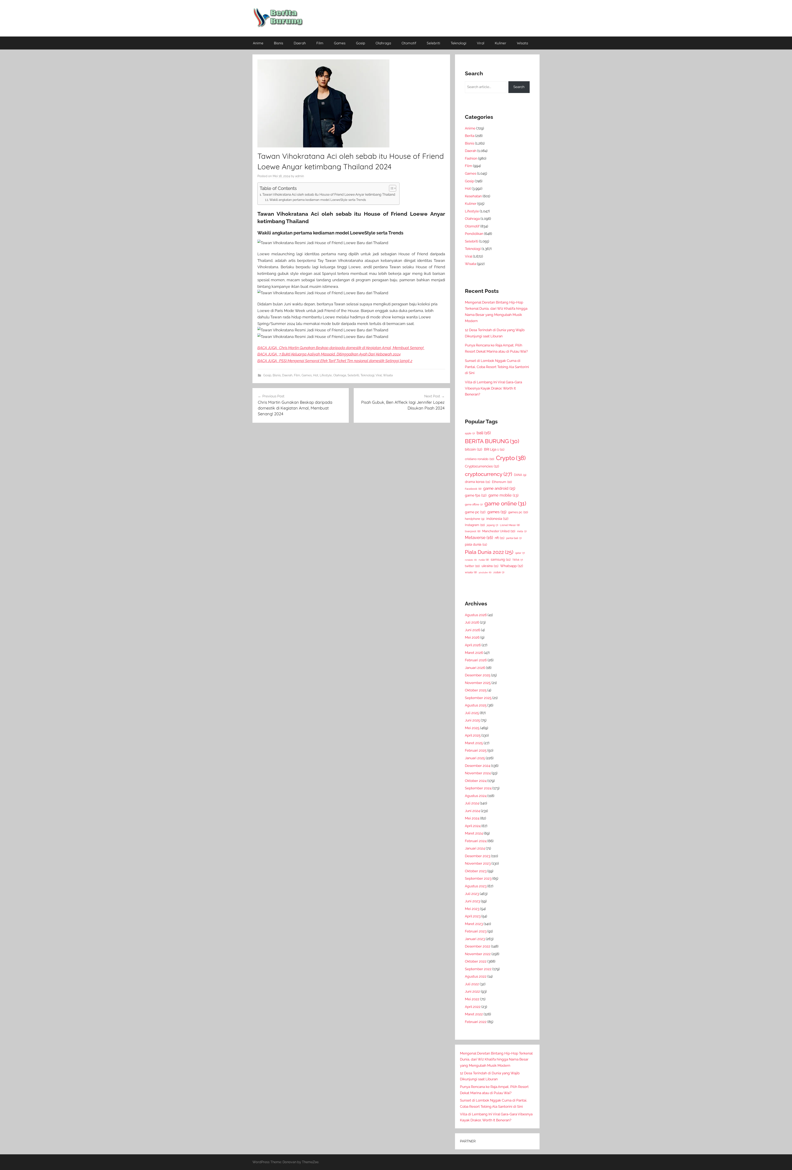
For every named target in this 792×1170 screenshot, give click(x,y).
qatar (520, 553)
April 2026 (473, 645)
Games (339, 43)
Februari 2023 (476, 931)
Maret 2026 (474, 653)
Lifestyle (326, 375)
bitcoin (473, 449)
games (496, 512)
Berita (469, 136)
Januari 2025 (475, 758)
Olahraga (383, 43)
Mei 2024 (472, 818)
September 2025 (478, 698)
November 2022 (478, 954)
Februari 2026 (476, 660)
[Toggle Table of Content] (390, 188)
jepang (492, 525)
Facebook (473, 488)
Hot (315, 375)
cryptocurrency (488, 474)
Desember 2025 (477, 675)
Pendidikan (474, 234)
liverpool (472, 531)
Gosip (360, 43)
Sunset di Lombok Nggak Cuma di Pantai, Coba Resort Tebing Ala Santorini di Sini (497, 367)
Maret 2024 (474, 833)
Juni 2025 (472, 720)
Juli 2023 (472, 894)
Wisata (522, 43)
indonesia (497, 519)
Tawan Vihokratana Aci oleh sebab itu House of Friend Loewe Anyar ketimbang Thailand (328, 195)
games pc (518, 512)
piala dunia (476, 544)
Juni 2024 (472, 811)
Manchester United (498, 531)
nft (499, 538)
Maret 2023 (474, 924)
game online (505, 503)
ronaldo (471, 560)
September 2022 (478, 969)
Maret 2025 (474, 743)
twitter (472, 566)
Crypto (511, 457)
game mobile (503, 495)
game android (499, 488)
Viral (480, 43)
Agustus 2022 (476, 976)
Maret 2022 (474, 1014)
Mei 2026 (472, 637)
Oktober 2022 (476, 961)
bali (484, 432)
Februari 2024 (476, 841)
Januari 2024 (475, 848)
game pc (475, 512)
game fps (476, 495)
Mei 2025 (472, 728)
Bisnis (278, 43)
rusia (484, 559)
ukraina (490, 566)
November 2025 (478, 683)
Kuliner (500, 43)
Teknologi (458, 43)
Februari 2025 (476, 750)
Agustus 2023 (476, 886)
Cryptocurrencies (482, 466)
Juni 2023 (472, 901)
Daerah (300, 43)
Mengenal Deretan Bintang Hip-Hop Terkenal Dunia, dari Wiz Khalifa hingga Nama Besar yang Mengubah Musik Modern (496, 1059)
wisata (471, 572)
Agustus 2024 (476, 796)
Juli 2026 (472, 622)
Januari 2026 (475, 668)
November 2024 (478, 773)
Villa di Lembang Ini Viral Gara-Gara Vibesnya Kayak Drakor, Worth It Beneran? (493, 388)
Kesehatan (473, 196)
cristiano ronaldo (479, 459)
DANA (520, 475)
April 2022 (473, 1007)
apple (470, 433)
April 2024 (473, 826)
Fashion (471, 158)
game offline (474, 504)
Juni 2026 (472, 630)
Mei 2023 (472, 909)
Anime (258, 43)
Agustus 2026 (476, 615)
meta (522, 531)
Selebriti (433, 43)
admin (299, 176)
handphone (474, 518)
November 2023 (478, 863)
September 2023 (478, 878)
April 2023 (473, 916)
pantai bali (514, 538)
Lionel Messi (510, 525)
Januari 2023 (475, 939)
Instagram (475, 525)
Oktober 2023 (476, 871)
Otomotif (409, 43)
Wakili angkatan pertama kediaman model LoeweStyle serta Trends (317, 199)
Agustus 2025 (476, 705)
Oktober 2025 (476, 690)
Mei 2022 (472, 999)
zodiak (498, 572)
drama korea (477, 482)
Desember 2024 (477, 766)
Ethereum (502, 482)
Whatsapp (511, 566)
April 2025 (473, 735)
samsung (500, 559)
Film (319, 43)
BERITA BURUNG (492, 441)
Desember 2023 (477, 856)
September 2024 (478, 788)
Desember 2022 (477, 946)
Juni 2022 (472, 991)
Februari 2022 (476, 1022)
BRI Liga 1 (494, 449)
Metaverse (479, 537)
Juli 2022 (472, 984)
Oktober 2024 (476, 781)
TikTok (517, 559)
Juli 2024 (472, 803)
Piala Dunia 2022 (489, 552)
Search (518, 87)
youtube (485, 572)
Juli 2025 (472, 713)
